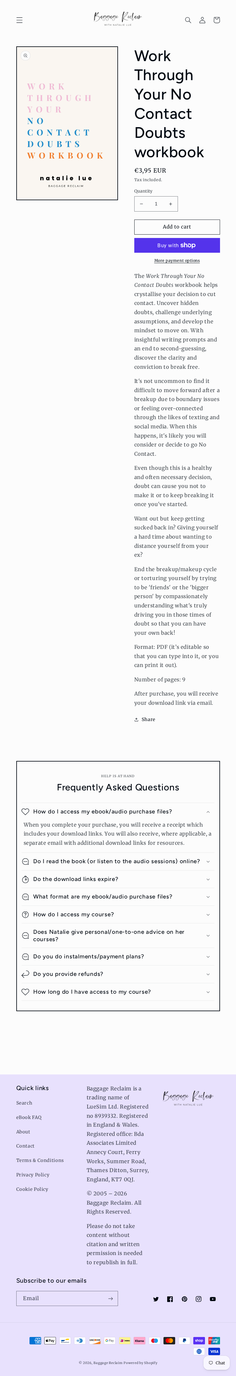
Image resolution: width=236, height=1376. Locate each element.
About (23, 1132)
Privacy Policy (33, 1175)
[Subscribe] (111, 1298)
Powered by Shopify (140, 1363)
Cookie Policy (32, 1189)
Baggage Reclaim (107, 1363)
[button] (19, 20)
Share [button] (148, 719)
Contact (25, 1146)
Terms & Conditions (40, 1160)
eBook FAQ (29, 1117)
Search (24, 1103)
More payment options (177, 260)
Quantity (143, 191)
